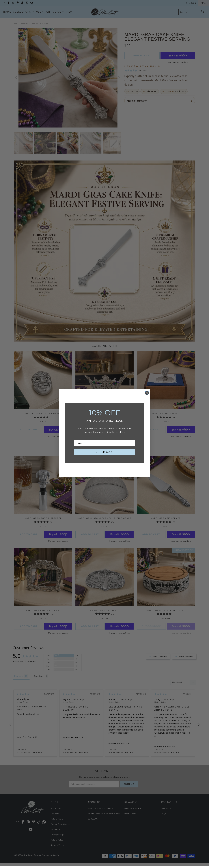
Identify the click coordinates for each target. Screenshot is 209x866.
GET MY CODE (104, 451)
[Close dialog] (147, 393)
